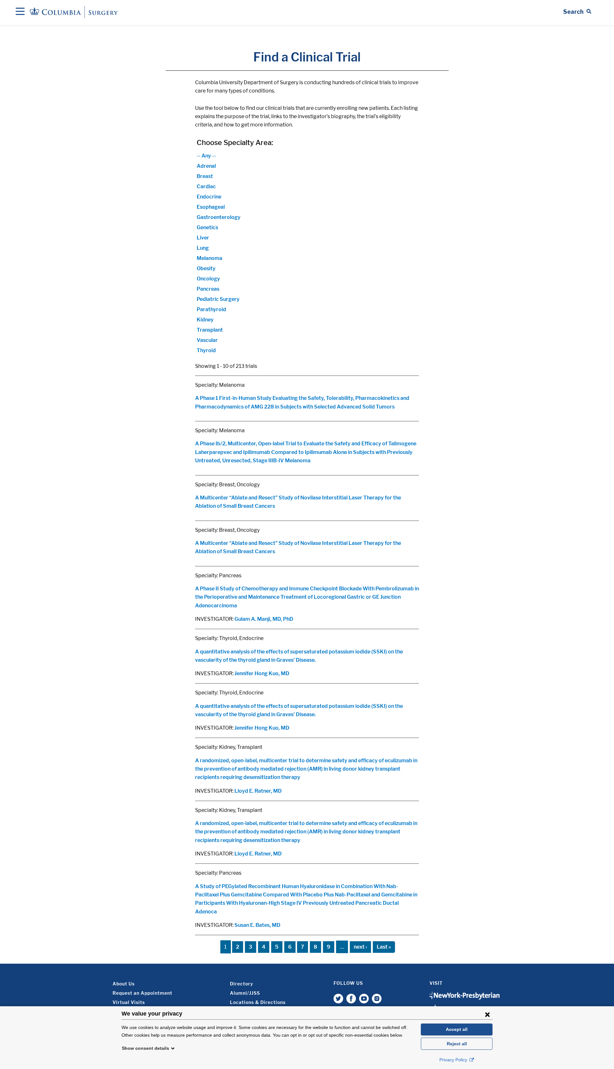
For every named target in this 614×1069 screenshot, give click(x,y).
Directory (241, 983)
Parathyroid (211, 309)
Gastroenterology (218, 217)
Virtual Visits (129, 1002)
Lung (203, 248)
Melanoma (209, 258)
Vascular (207, 340)
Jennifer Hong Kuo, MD (261, 673)
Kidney (205, 320)
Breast (205, 176)
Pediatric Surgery (218, 299)
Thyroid (206, 350)
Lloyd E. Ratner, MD (258, 791)
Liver (203, 238)
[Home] (75, 11)
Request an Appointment (142, 993)
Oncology (208, 279)
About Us (124, 983)
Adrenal (206, 166)
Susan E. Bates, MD (257, 925)
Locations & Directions (258, 1002)
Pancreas (208, 289)
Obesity (206, 268)
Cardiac (206, 186)
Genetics (207, 227)
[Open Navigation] (20, 12)
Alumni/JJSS (245, 993)
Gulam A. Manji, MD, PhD (263, 619)
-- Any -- (206, 156)
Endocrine (209, 197)
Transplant (210, 330)
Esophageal (211, 207)
